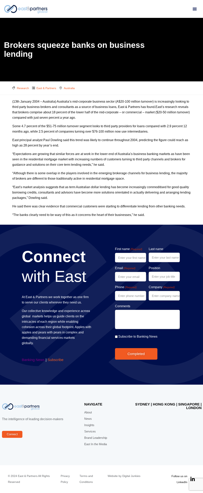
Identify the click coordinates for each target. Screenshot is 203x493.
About (88, 412)
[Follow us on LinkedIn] (192, 479)
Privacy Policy (65, 479)
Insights (89, 425)
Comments (122, 306)
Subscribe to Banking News (137, 336)
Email (125, 268)
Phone (126, 287)
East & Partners (46, 88)
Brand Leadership (95, 437)
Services (90, 431)
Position (154, 268)
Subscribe (55, 360)
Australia (69, 88)
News (88, 418)
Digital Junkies (131, 476)
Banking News (33, 360)
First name (128, 249)
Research (23, 88)
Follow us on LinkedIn (179, 479)
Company (162, 287)
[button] (194, 9)
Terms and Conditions (86, 479)
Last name (156, 249)
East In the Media (95, 444)
